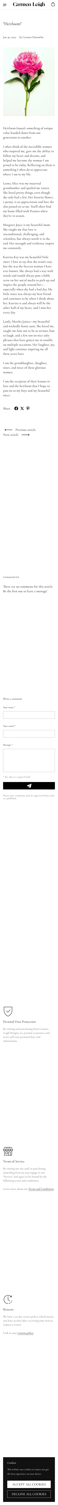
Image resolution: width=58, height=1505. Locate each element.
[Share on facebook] (16, 408)
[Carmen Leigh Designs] (29, 5)
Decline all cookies (29, 1494)
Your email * (9, 726)
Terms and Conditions (41, 1189)
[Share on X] (22, 408)
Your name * (9, 707)
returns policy (25, 1333)
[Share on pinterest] (28, 408)
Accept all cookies (29, 1484)
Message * (8, 745)
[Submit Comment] (29, 785)
